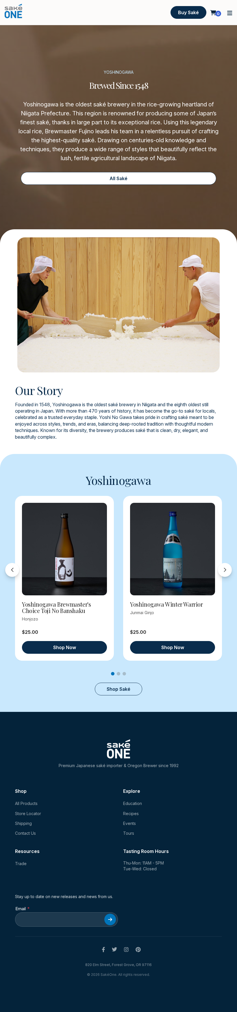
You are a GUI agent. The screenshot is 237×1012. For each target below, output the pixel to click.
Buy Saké (188, 12)
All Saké (118, 178)
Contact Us (25, 833)
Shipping (23, 823)
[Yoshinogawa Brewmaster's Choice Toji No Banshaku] (64, 549)
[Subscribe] (110, 919)
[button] (229, 12)
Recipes (131, 813)
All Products (26, 803)
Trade (21, 863)
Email (20, 908)
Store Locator (28, 813)
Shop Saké (118, 689)
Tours (128, 833)
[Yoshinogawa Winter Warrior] (172, 549)
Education (132, 803)
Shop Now (64, 647)
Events (129, 823)
